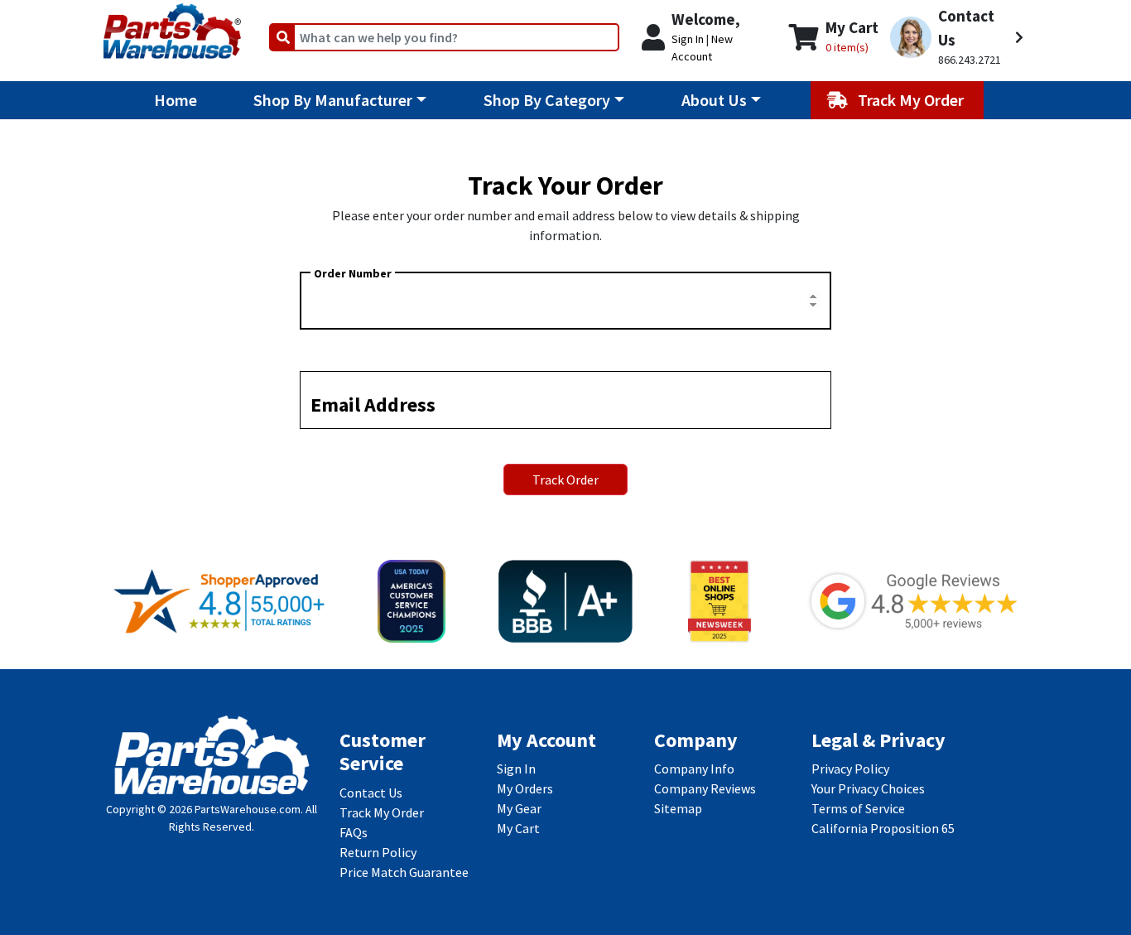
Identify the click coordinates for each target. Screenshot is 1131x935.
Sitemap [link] (678, 808)
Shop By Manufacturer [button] (332, 99)
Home (175, 99)
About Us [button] (714, 99)
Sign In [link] (516, 768)
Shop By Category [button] (547, 99)
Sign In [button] (687, 38)
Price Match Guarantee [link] (404, 872)
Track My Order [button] (912, 99)
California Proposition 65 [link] (883, 828)
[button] (957, 37)
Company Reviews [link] (705, 788)
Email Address (373, 404)
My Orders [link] (525, 788)
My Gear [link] (519, 808)
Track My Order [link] (381, 812)
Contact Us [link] (370, 792)
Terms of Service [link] (858, 808)
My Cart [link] (518, 828)
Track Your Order (565, 185)
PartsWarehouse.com (248, 809)
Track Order (565, 479)
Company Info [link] (694, 768)
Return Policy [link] (377, 852)
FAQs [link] (353, 832)
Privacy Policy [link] (850, 768)
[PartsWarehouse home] (172, 25)
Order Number (353, 273)
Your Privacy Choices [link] (868, 788)
